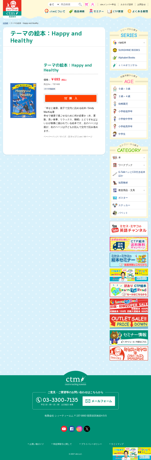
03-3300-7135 (60, 400)
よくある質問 (140, 11)
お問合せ (141, 4)
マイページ (92, 4)
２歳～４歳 (124, 96)
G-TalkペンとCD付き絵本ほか (131, 174)
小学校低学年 (125, 111)
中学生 (121, 134)
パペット (123, 213)
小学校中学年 (125, 119)
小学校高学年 (125, 126)
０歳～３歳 (124, 88)
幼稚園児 (123, 104)
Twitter (87, 429)
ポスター (123, 197)
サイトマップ (117, 444)
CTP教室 (118, 11)
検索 (81, 4)
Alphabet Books (126, 57)
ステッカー (124, 205)
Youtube (64, 429)
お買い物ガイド (36, 444)
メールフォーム (101, 401)
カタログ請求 (126, 4)
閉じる (114, 445)
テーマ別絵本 (49, 89)
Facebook (72, 429)
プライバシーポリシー (91, 444)
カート (86, 4)
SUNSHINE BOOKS (129, 50)
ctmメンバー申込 (108, 4)
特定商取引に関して (62, 444)
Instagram (79, 429)
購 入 (73, 98)
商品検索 (79, 11)
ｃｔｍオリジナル (127, 65)
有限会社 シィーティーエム (12, 9)
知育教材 (123, 182)
